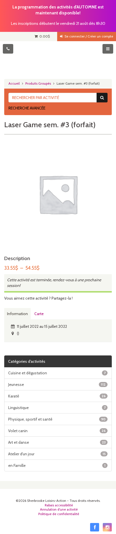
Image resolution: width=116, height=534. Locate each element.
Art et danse (57, 442)
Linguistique (57, 407)
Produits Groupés (38, 83)
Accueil (14, 83)
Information (17, 313)
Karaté (57, 396)
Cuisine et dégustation (57, 372)
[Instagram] (107, 527)
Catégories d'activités (26, 361)
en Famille (57, 465)
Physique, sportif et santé (57, 419)
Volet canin (57, 430)
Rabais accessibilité (59, 505)
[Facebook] (94, 527)
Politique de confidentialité (58, 514)
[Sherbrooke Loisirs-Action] (58, 58)
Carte (39, 313)
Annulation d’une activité (59, 509)
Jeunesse (57, 384)
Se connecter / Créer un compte (88, 36)
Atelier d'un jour (57, 453)
